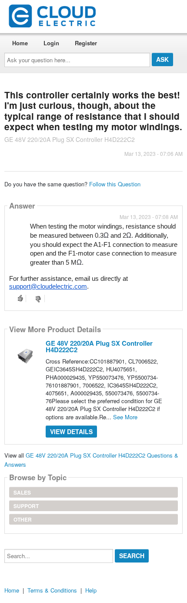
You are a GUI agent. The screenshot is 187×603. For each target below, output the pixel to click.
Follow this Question (114, 184)
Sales (22, 492)
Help (91, 590)
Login (51, 43)
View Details (71, 431)
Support (26, 506)
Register (86, 43)
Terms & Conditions (52, 590)
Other (22, 519)
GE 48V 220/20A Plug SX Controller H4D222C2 (99, 346)
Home (20, 43)
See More (125, 417)
